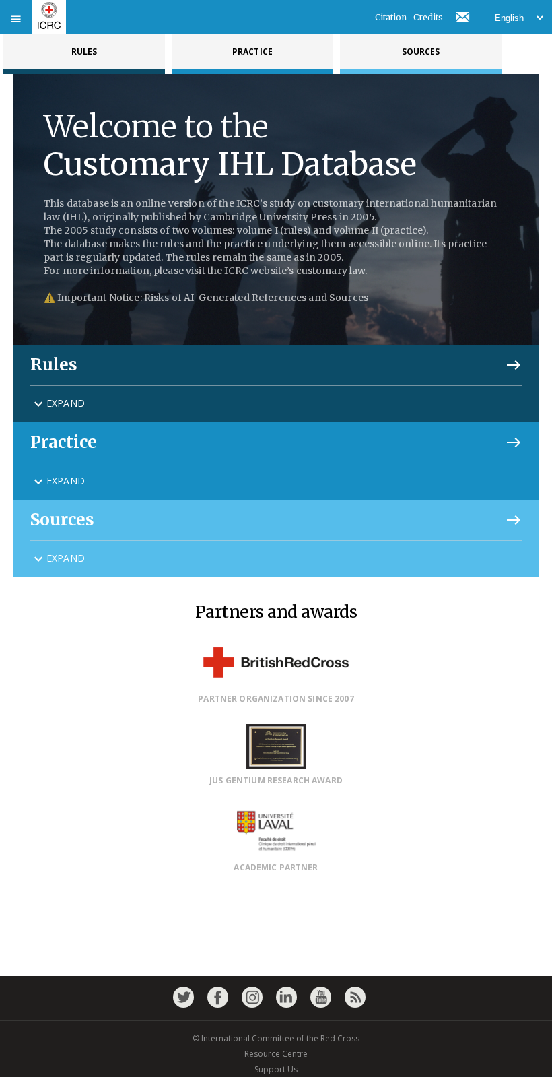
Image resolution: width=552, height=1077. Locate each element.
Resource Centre (276, 1053)
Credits (428, 17)
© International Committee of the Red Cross (276, 1038)
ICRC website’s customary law (294, 271)
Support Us (276, 1069)
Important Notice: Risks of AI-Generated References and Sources (212, 298)
